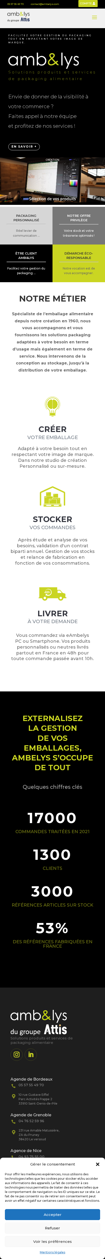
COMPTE (86, 3)
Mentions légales (52, 1252)
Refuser (52, 1228)
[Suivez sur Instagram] (16, 1055)
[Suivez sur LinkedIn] (31, 1055)
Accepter (53, 1214)
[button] (97, 1164)
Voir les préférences (52, 1241)
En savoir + (24, 146)
